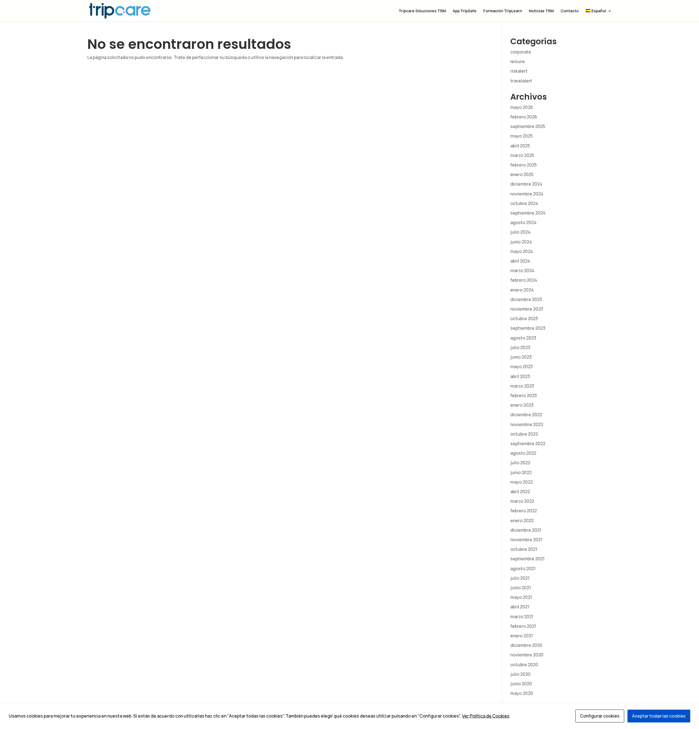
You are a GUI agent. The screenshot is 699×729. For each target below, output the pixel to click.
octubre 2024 (524, 203)
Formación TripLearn (502, 11)
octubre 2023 (524, 319)
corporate (520, 52)
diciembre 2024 (526, 184)
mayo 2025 (521, 136)
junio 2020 (521, 684)
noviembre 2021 (526, 540)
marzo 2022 (522, 501)
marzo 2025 (522, 155)
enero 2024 (522, 290)
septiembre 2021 (527, 559)
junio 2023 (521, 357)
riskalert (519, 71)
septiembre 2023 (527, 328)
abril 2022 (520, 492)
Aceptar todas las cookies (659, 716)
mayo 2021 (521, 597)
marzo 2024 (522, 270)
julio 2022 (520, 463)
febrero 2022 (523, 511)
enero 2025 (522, 174)
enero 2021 (521, 636)
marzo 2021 (521, 617)
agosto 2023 (523, 338)
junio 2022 (521, 472)
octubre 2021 (523, 549)
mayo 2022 (521, 482)
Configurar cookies (600, 716)
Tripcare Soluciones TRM (422, 11)
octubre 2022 (524, 434)
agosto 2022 (523, 453)
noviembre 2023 (526, 309)
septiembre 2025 (527, 126)
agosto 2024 (523, 222)
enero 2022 (522, 520)
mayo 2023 (521, 367)
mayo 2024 (521, 251)
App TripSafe (464, 11)
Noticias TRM (541, 11)
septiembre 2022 (527, 444)
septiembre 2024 (528, 213)
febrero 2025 (523, 165)
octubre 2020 (524, 665)
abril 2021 (519, 607)
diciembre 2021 (525, 530)
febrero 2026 (523, 117)
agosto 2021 (522, 569)
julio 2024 (520, 232)
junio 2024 (521, 242)
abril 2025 (520, 146)
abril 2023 (520, 376)
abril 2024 (520, 261)
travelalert (521, 81)
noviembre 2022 (526, 424)
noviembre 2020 (526, 655)
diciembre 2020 (526, 645)
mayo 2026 (521, 107)
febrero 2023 (523, 395)
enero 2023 (522, 405)
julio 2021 (519, 578)
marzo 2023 (522, 386)
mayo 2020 (521, 693)
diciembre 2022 (526, 415)
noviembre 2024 (526, 194)
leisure (517, 61)
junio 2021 (520, 588)
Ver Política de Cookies (486, 716)
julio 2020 (520, 674)
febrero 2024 (523, 280)
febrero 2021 (523, 626)
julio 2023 (520, 347)
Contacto (570, 11)
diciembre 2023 (526, 299)
